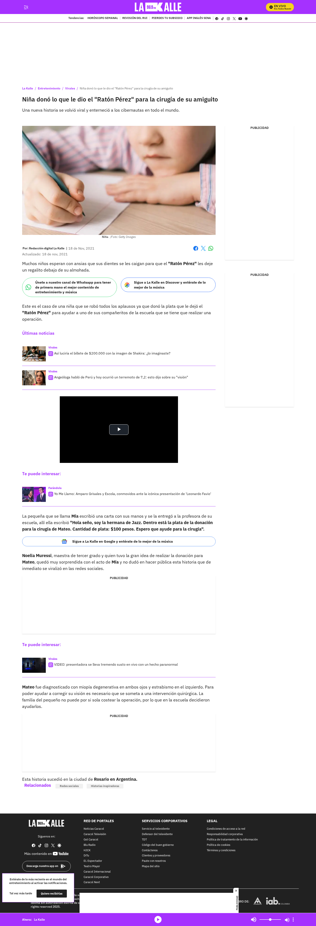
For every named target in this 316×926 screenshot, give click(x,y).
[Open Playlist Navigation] (293, 919)
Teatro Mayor (92, 866)
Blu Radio (89, 845)
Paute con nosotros (154, 861)
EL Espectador (93, 861)
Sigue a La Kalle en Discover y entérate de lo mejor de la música (170, 284)
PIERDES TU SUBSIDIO (167, 18)
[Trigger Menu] (26, 7)
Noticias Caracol (94, 829)
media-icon (158, 919)
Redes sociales (69, 786)
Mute (253, 919)
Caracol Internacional (97, 871)
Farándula (54, 488)
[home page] (158, 7)
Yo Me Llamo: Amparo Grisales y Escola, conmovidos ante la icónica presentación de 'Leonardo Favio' (132, 494)
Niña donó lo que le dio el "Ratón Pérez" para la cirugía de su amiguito (126, 88)
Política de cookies (218, 845)
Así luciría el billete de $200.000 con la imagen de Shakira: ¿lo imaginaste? (112, 353)
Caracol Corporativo (96, 877)
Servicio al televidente (156, 829)
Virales (70, 88)
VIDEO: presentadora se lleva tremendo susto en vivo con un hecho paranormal (116, 664)
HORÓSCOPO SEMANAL (102, 18)
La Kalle (27, 88)
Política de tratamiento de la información (232, 839)
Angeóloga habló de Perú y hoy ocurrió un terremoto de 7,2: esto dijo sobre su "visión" (121, 377)
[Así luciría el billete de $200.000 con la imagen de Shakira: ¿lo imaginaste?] (34, 353)
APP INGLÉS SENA (199, 18)
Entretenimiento (49, 88)
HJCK (87, 850)
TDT (144, 839)
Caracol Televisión (95, 834)
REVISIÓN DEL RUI (134, 18)
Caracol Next (92, 882)
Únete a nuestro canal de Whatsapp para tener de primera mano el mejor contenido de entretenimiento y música (73, 287)
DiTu (86, 855)
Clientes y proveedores (156, 855)
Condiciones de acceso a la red (226, 829)
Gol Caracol (91, 839)
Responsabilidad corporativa (225, 834)
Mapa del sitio (151, 866)
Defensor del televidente (157, 834)
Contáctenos (150, 850)
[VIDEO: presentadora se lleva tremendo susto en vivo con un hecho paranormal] (34, 665)
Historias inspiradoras (105, 786)
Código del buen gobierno (158, 845)
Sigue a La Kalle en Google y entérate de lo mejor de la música (122, 541)
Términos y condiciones (221, 850)
